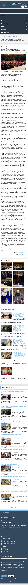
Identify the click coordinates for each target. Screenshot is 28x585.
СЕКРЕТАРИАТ (5, 553)
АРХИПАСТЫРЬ (6, 538)
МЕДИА (4, 546)
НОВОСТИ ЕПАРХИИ (7, 540)
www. (20, 254)
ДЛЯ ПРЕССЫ (5, 549)
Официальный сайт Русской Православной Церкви (13, 561)
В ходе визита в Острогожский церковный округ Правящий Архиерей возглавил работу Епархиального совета (19, 314)
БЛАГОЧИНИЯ (5, 545)
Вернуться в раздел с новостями (8, 381)
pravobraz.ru (24, 254)
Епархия (14, 21)
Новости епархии (14, 24)
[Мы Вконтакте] (25, 6)
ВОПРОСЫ (4, 548)
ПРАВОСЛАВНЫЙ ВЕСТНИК (8, 541)
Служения (15, 36)
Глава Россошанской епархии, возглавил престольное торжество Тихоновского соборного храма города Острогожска (19, 341)
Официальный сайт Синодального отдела (11, 562)
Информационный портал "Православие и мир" (13, 567)
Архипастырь (14, 18)
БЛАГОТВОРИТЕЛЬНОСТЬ (8, 543)
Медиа (14, 26)
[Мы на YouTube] (22, 6)
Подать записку (5, 32)
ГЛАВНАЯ (4, 536)
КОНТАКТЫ (5, 551)
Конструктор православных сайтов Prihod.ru (12, 566)
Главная (3, 15)
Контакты (14, 29)
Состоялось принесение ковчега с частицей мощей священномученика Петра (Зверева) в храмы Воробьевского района (13, 436)
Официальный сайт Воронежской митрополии (12, 564)
